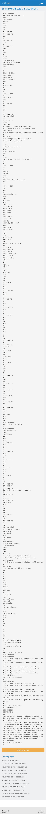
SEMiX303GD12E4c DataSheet (13, 764)
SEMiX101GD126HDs (10, 760)
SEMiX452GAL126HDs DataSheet (14, 774)
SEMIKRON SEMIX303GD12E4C (14, 777)
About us (41, 811)
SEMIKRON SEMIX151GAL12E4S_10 (16, 794)
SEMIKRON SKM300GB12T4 (13, 797)
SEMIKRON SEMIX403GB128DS (14, 780)
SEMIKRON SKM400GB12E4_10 (14, 767)
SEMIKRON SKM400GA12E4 (13, 790)
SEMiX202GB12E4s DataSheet (13, 787)
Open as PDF (24, 750)
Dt (5, 3)
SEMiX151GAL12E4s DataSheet (14, 770)
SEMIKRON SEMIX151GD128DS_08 (16, 784)
